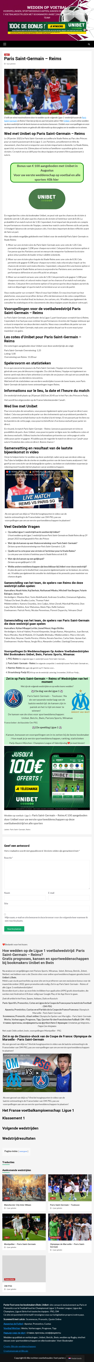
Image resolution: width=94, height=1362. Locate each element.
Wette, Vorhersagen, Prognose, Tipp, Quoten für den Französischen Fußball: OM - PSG (47, 1019)
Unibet (66, 120)
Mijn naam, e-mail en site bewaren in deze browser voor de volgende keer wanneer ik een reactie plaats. (46, 919)
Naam (7, 892)
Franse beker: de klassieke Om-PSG (21, 722)
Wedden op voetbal (47, 7)
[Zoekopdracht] (88, 44)
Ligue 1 (52, 1308)
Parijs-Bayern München (20, 743)
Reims (28, 829)
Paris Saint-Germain (17, 829)
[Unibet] (47, 777)
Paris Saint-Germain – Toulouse (44, 695)
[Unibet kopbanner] (47, 27)
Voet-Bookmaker (65, 1340)
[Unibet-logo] (47, 207)
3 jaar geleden (11, 1208)
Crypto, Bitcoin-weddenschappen (20, 1346)
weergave (23, 1151)
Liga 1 (7, 54)
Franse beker (55, 1237)
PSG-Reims (13, 658)
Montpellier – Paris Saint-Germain (20, 1244)
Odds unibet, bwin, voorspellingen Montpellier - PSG (36, 1030)
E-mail (51, 892)
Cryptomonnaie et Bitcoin (16, 1351)
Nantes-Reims (15, 667)
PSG (52, 1311)
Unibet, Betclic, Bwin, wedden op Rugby (58, 1337)
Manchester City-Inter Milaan (17, 1205)
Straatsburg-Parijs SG (19, 672)
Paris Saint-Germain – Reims (21, 663)
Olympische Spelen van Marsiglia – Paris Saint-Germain (47, 1016)
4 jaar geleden (11, 64)
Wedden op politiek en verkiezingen (21, 1337)
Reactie (8, 857)
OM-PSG (8, 1286)
